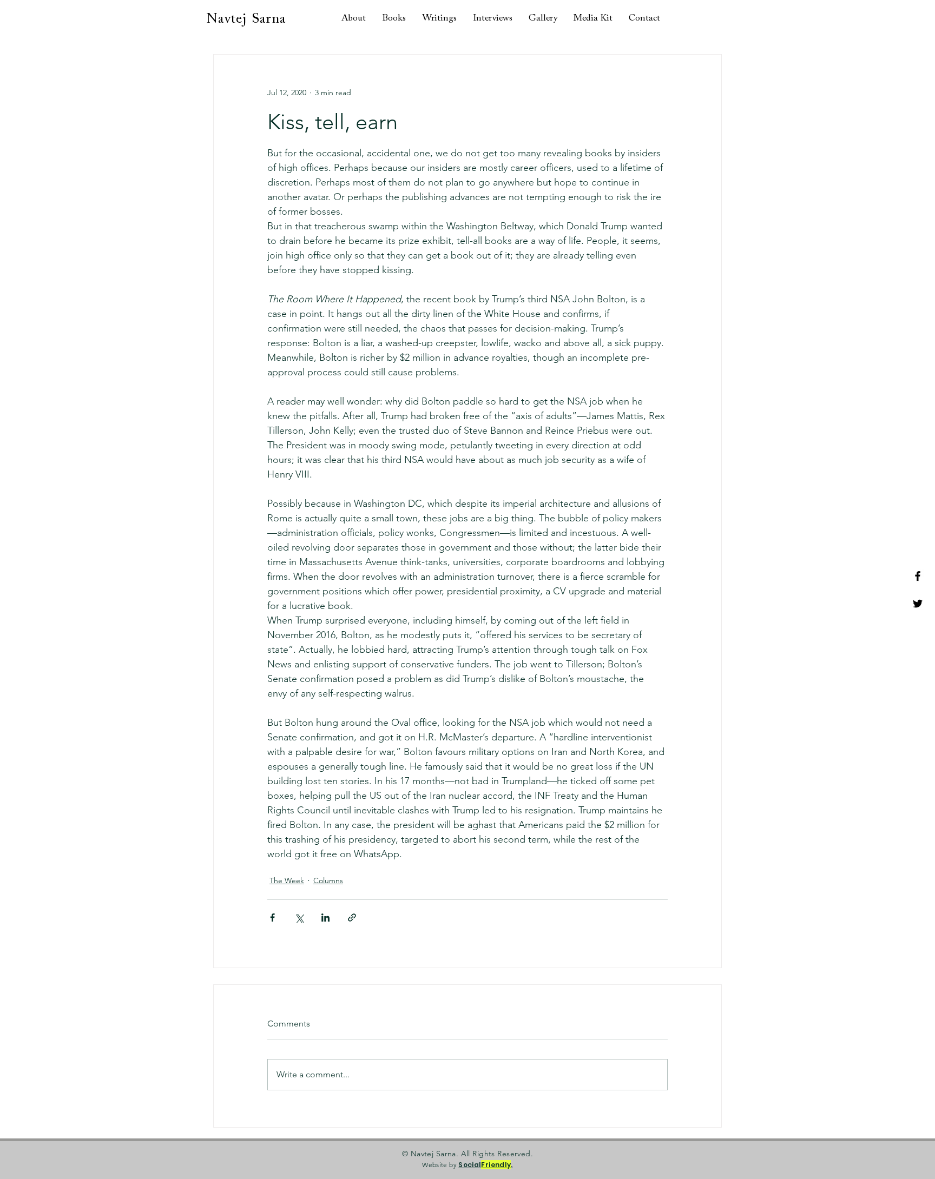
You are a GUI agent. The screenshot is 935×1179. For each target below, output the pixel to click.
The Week (286, 880)
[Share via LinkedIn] (325, 917)
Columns (328, 880)
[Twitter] (917, 603)
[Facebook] (917, 575)
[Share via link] (352, 917)
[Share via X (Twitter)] (299, 917)
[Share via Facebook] (272, 917)
